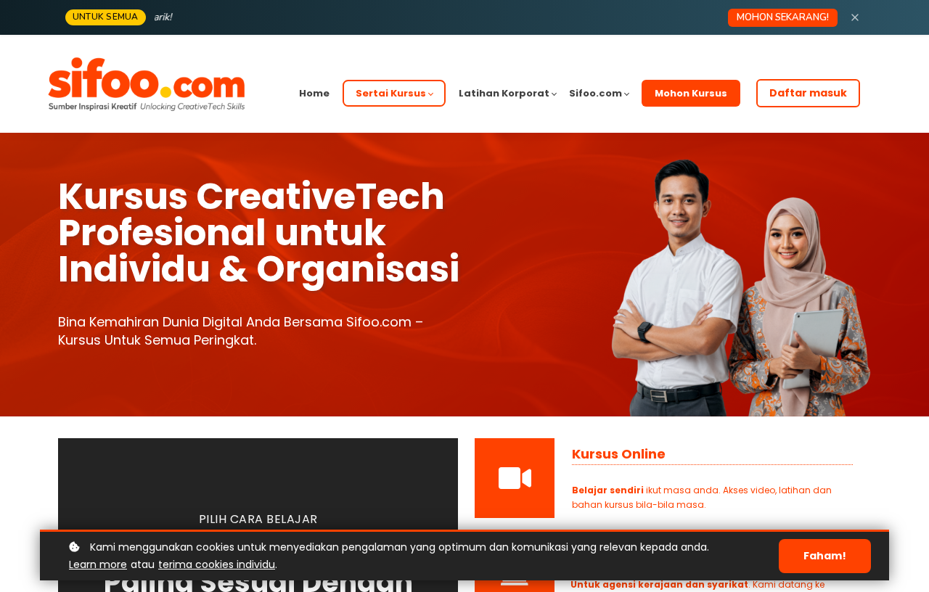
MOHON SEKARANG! (783, 17)
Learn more (98, 564)
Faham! (824, 555)
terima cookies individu (216, 564)
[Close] (855, 17)
